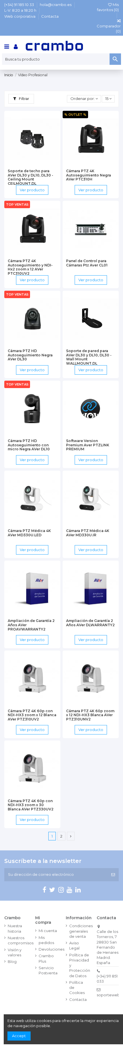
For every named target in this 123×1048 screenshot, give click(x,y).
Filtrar (23, 98)
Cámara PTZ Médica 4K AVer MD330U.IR (87, 533)
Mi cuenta (48, 930)
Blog (12, 961)
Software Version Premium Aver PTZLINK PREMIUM (87, 445)
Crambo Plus (46, 958)
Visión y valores (14, 952)
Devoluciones (51, 949)
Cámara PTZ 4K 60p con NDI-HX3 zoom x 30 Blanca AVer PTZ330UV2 (30, 805)
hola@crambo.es (56, 4)
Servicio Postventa (48, 970)
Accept (19, 1035)
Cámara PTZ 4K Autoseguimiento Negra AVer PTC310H (88, 175)
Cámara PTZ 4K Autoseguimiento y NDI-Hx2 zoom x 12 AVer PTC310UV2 (30, 267)
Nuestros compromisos (20, 940)
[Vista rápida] (39, 164)
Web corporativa (20, 16)
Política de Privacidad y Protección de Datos (79, 965)
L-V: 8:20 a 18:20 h (20, 10)
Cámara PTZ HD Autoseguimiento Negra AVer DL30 (30, 355)
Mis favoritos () (108, 7)
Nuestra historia (15, 928)
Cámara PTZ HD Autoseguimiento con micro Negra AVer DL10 (29, 445)
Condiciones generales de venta (81, 930)
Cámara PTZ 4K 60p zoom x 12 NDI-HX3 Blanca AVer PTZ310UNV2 (90, 715)
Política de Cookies (77, 987)
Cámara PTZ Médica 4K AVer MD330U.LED (29, 533)
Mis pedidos (46, 940)
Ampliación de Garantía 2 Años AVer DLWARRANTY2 (90, 623)
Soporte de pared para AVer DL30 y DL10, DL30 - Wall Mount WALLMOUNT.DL (89, 357)
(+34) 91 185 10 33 (19, 4)
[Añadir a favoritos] (24, 164)
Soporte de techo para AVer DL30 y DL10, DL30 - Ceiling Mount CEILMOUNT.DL (30, 177)
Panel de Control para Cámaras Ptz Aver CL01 (87, 263)
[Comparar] (32, 164)
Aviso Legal (74, 945)
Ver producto (32, 190)
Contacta (50, 16)
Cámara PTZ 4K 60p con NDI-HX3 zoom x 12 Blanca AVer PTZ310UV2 (32, 715)
